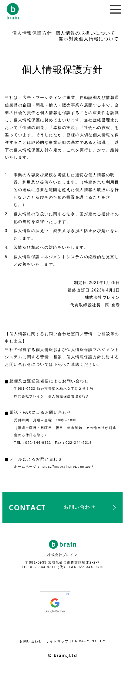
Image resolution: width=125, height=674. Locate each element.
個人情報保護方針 (32, 33)
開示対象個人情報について (89, 38)
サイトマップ (57, 641)
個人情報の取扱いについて (86, 33)
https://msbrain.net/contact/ (67, 466)
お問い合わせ (30, 641)
